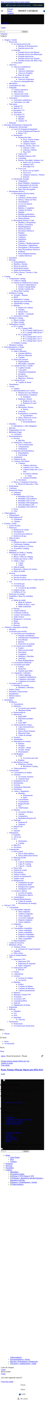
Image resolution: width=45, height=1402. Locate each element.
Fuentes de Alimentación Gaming (26, 283)
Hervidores (22, 480)
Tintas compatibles (25, 939)
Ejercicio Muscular (25, 355)
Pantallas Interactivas (25, 56)
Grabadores (18, 519)
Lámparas (17, 492)
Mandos (21, 119)
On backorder (9, 1044)
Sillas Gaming (19, 322)
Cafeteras (21, 463)
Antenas (21, 814)
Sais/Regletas (18, 754)
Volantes (21, 310)
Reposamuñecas (19, 712)
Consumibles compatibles (23, 928)
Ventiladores (22, 449)
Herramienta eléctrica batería (24, 193)
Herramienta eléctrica (16, 191)
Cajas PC (17, 860)
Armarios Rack (23, 779)
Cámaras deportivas (21, 90)
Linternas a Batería (30, 150)
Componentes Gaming (17, 279)
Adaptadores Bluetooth (22, 787)
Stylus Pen (22, 669)
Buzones (17, 625)
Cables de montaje (25, 735)
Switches (17, 785)
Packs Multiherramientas (27, 254)
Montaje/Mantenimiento (22, 899)
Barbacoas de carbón (21, 530)
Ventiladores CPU (24, 889)
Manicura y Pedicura (25, 378)
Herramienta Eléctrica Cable (24, 220)
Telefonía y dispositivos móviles (16, 627)
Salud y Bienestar (20, 351)
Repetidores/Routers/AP (27, 818)
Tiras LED (27, 152)
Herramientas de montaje (27, 903)
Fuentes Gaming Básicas (27, 285)
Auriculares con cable (21, 102)
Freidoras (21, 405)
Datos (25, 797)
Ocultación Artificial (21, 613)
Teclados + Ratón (24, 748)
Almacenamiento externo (23, 725)
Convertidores (23, 800)
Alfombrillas (18, 739)
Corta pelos (22, 370)
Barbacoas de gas (20, 536)
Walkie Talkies (14, 690)
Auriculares (13, 98)
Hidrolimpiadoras (24, 227)
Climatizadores (23, 447)
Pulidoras (21, 252)
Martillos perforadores (26, 214)
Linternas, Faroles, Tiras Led (28, 146)
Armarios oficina (20, 947)
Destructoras (13, 1022)
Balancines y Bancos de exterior (25, 569)
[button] (7, 1063)
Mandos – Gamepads (26, 314)
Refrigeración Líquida (26, 887)
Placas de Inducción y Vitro (28, 484)
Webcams (12, 123)
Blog (12, 1159)
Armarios (17, 775)
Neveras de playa (20, 577)
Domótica (12, 424)
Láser (20, 721)
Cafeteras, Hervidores (21, 461)
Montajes (21, 793)
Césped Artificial (20, 611)
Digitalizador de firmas (22, 1005)
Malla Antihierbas (24, 606)
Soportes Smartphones (26, 636)
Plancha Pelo (23, 376)
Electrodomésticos (29, 422)
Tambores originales (25, 914)
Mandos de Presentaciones (28, 46)
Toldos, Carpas (19, 561)
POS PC (21, 970)
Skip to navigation (8, 2)
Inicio (3, 1056)
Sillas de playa (14, 538)
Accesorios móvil (15, 683)
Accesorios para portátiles (23, 646)
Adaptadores (22, 816)
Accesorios (22, 980)
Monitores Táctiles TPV (22, 995)
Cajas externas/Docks (26, 727)
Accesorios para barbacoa (23, 534)
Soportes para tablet (25, 671)
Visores (16, 972)
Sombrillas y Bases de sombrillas (21, 596)
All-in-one (17, 837)
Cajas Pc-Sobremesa (25, 862)
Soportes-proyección (25, 48)
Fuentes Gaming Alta (26, 289)
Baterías (21, 642)
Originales (17, 924)
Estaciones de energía (17, 594)
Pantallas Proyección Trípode (28, 59)
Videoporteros (14, 515)
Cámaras (17, 521)
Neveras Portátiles (20, 575)
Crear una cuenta (7, 1382)
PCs (15, 839)
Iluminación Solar (24, 137)
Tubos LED (22, 154)
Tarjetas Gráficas (20, 874)
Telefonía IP (22, 822)
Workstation (22, 841)
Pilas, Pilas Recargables (26, 189)
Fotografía (12, 88)
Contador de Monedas (26, 988)
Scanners (17, 737)
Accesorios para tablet (22, 665)
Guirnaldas (22, 158)
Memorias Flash (24, 733)
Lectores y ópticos (20, 891)
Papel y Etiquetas (24, 966)
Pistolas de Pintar (24, 229)
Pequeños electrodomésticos (24, 451)
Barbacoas (13, 528)
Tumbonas (13, 550)
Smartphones (13, 694)
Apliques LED (28, 164)
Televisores (13, 104)
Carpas (20, 563)
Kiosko (21, 984)
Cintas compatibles (25, 930)
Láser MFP (22, 723)
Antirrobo (21, 658)
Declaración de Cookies (14, 1121)
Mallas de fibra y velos (26, 604)
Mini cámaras (18, 92)
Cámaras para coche (21, 94)
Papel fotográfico (20, 941)
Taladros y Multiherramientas (28, 243)
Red (19, 806)
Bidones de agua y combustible (25, 542)
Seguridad (17, 1017)
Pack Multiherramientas (26, 216)
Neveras (17, 438)
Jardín (11, 598)
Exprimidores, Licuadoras (27, 413)
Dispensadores (23, 362)
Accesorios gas (19, 584)
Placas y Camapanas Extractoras (25, 482)
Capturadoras (18, 974)
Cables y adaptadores (21, 791)
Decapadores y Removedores (29, 247)
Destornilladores (20, 262)
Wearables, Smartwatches (18, 692)
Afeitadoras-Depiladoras (27, 372)
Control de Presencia (16, 943)
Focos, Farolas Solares (31, 139)
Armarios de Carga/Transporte (29, 949)
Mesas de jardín (19, 571)
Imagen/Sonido (23, 804)
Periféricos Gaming (16, 293)
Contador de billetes (25, 986)
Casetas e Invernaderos (22, 615)
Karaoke (21, 69)
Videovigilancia (10, 513)
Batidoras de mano (29, 403)
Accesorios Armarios (25, 777)
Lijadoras (21, 241)
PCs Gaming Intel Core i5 (32, 337)
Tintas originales (24, 912)
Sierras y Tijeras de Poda (27, 200)
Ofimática (17, 1011)
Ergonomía (13, 1007)
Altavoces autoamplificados (24, 81)
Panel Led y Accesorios (31, 162)
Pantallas (17, 50)
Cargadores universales (26, 679)
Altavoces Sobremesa (26, 71)
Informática (8, 700)
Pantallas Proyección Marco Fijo (30, 61)
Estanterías (13, 258)
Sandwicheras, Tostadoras (27, 395)
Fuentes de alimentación (22, 876)
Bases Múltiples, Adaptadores (29, 183)
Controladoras (19, 897)
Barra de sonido (24, 75)
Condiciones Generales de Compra (18, 1119)
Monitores (17, 706)
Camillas (21, 357)
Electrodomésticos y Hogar (14, 347)
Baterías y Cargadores (26, 208)
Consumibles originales (22, 910)
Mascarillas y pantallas (26, 364)
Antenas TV (22, 121)
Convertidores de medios (23, 773)
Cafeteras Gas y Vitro (31, 467)
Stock (6, 1041)
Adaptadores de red (21, 781)
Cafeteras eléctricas (30, 465)
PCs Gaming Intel (24, 335)
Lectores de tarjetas (25, 893)
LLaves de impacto (25, 204)
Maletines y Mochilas (26, 656)
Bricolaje (12, 260)
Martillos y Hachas (20, 264)
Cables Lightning (24, 675)
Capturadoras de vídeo (17, 85)
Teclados (21, 746)
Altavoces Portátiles (25, 73)
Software (17, 1003)
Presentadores (23, 752)
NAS (15, 829)
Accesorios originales (26, 918)
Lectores (17, 976)
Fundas (21, 648)
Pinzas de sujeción (20, 266)
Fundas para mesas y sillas (23, 559)
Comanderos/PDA (20, 1001)
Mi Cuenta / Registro (13, 1133)
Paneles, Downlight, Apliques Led (30, 160)
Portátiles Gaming (20, 343)
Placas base (18, 868)
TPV (11, 957)
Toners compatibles (25, 932)
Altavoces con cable (21, 77)
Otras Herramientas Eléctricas (29, 249)
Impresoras (18, 714)
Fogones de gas (19, 590)
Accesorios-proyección (22, 44)
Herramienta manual (21, 268)
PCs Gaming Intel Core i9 (32, 341)
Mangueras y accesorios (22, 619)
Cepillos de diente (24, 382)
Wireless (17, 810)
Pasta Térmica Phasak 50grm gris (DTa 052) (22, 1070)
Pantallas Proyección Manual (28, 52)
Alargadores (22, 181)
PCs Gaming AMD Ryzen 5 (33, 330)
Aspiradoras (22, 235)
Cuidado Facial (19, 380)
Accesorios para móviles (18, 631)
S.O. (15, 1013)
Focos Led (22, 169)
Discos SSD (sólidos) (26, 853)
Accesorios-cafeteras (30, 474)
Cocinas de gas (19, 586)
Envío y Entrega (11, 1139)
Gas (10, 582)
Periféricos (13, 702)
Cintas (20, 926)
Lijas (20, 274)
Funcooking (22, 455)
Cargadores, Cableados (22, 673)
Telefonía (17, 820)
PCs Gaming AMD (25, 328)
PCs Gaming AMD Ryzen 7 (33, 332)
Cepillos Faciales (24, 368)
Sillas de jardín (19, 567)
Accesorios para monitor (27, 708)
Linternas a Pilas (29, 148)
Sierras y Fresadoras (25, 225)
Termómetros (14, 384)
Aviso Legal (10, 1117)
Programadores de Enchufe (28, 185)
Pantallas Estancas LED (27, 156)
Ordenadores (13, 833)
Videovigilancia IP (15, 517)
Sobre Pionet (15, 1157)
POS (15, 1015)
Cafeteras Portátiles (30, 478)
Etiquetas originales (25, 920)
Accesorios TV (19, 115)
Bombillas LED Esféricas (27, 499)
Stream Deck (23, 312)
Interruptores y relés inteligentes (25, 426)
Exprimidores (28, 416)
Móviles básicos (15, 696)
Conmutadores (23, 802)
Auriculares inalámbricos (23, 100)
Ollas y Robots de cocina (27, 418)
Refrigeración (19, 880)
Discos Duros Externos (26, 731)
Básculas (12, 428)
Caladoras (22, 195)
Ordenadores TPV (20, 968)
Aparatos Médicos (25, 353)
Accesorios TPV (20, 999)
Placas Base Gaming (21, 291)
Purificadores (14, 486)
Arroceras (21, 411)
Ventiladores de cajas (25, 883)
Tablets (11, 698)
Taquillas (17, 951)
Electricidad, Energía (21, 179)
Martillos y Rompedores (27, 222)
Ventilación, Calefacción (22, 443)
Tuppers (17, 389)
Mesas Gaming (19, 320)
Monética (17, 982)
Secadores (22, 374)
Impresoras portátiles (25, 719)
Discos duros (18, 851)
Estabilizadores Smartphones (28, 638)
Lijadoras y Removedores (27, 198)
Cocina (11, 386)
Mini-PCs (17, 845)
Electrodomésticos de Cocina (24, 391)
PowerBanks (23, 640)
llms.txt (8, 1141)
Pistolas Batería (23, 218)
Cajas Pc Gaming (24, 864)
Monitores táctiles (24, 710)
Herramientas (18, 783)
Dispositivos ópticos (25, 895)
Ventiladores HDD (25, 885)
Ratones (21, 743)
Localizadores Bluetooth (22, 663)
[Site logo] (11, 13)
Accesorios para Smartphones (24, 633)
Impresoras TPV (20, 959)
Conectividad (14, 770)
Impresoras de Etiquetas (27, 963)
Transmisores (18, 704)
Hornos (25, 409)
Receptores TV (19, 110)
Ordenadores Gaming (17, 324)
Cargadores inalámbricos (27, 677)
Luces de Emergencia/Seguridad (25, 129)
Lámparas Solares (29, 144)
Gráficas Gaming (20, 281)
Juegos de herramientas (22, 270)
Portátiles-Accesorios (21, 685)
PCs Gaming (18, 326)
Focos (16, 509)
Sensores (26, 177)
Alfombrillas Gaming (21, 303)
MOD (16, 297)
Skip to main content (22, 2)
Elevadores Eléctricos (26, 231)
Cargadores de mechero (26, 681)
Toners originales (24, 922)
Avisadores (18, 997)
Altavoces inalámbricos (22, 67)
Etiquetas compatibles (26, 934)
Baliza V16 (22, 133)
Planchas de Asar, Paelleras (28, 393)
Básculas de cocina (25, 420)
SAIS (20, 756)
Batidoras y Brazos (25, 399)
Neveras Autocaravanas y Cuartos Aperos (29, 579)
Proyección (13, 42)
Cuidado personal (15, 349)
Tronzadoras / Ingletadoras (28, 245)
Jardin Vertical (19, 617)
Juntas (29, 476)
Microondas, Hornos (25, 407)
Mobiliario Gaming (16, 318)
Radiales (21, 212)
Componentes (14, 849)
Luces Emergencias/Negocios (29, 131)
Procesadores (18, 872)
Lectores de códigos (25, 978)
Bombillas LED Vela (25, 496)
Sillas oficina (18, 953)
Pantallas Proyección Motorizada (30, 54)
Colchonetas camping (21, 544)
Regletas (21, 760)
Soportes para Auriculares (23, 301)
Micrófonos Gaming (21, 762)
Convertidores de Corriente (28, 187)
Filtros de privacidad (25, 650)
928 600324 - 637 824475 (13, 1102)
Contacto (9, 1135)
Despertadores (23, 453)
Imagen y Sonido (10, 40)
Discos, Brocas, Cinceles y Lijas (25, 272)
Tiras (15, 511)
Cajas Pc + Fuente (25, 866)
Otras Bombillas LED (26, 505)
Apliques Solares (29, 142)
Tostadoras (27, 397)
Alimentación (28, 795)
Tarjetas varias (19, 878)
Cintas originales (24, 916)
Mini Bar (21, 440)
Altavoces (12, 65)
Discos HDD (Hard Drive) (28, 856)
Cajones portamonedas (26, 990)
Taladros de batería (25, 210)
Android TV (18, 106)
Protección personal (21, 359)
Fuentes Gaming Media (26, 287)
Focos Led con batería (31, 171)
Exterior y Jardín (10, 523)
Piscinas (17, 609)
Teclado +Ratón (24, 750)
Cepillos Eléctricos (25, 256)
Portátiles (17, 835)
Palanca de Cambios (25, 308)
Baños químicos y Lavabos (23, 546)
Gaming (7, 276)
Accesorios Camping (21, 548)
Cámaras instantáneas (21, 96)
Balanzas (17, 993)
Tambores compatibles (26, 937)
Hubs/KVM (18, 827)
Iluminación (18, 135)
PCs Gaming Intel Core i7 (32, 339)
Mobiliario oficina (15, 945)
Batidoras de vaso (29, 401)
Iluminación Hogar (16, 490)
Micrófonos (13, 83)
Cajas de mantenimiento (17, 955)
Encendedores (19, 532)
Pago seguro (10, 1137)
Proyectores (18, 63)
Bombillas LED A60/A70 (27, 507)
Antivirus (21, 1020)
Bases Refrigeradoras (26, 660)
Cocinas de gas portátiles (27, 588)
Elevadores (22, 652)
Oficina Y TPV (9, 905)
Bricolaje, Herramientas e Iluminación (18, 125)
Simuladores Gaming (21, 299)
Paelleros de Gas (20, 592)
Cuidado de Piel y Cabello (23, 366)
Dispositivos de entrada (22, 741)
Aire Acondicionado (25, 445)
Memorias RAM (20, 858)
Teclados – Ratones (21, 295)
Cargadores (22, 654)
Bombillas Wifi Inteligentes (28, 503)
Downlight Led (28, 166)
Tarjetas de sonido (20, 870)
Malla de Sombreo (25, 602)
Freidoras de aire (20, 459)
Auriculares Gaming (21, 316)
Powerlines (18, 789)
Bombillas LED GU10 (26, 501)
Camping (12, 540)
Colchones (17, 434)
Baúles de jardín (19, 555)
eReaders (12, 629)
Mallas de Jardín (20, 600)
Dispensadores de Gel (17, 430)
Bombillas (17, 494)
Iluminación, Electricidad (18, 127)
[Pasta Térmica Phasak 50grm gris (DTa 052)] (15, 1061)
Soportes (21, 117)
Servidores (17, 847)
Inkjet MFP (22, 716)
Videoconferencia (20, 768)
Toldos (20, 565)
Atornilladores (23, 202)
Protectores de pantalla (26, 644)
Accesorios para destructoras (24, 1026)
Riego (16, 621)
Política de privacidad (13, 1124)
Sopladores (22, 206)
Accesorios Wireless (25, 812)
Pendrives (21, 729)
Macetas (17, 623)
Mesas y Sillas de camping (23, 557)
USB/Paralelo (23, 808)
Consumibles (13, 907)
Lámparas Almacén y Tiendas (33, 175)
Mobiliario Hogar (15, 432)
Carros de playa (14, 526)
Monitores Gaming (16, 345)
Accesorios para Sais (30, 758)
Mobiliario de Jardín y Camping (20, 553)
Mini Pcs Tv (18, 108)
